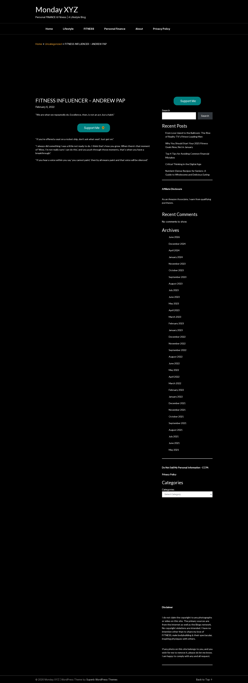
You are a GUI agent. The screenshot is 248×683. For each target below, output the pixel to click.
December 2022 (177, 336)
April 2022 (174, 376)
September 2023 (177, 277)
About (139, 28)
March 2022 (175, 383)
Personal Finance (114, 28)
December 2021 (177, 403)
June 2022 (174, 363)
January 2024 (176, 257)
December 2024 (177, 243)
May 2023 (174, 303)
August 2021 (176, 429)
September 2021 (177, 423)
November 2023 (177, 263)
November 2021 (177, 409)
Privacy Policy (161, 28)
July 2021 (174, 436)
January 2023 (176, 330)
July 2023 (174, 290)
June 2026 (174, 237)
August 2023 (176, 283)
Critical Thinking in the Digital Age (183, 164)
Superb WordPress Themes (101, 679)
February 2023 (176, 323)
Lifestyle (68, 28)
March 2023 (175, 316)
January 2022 (176, 396)
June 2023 (174, 296)
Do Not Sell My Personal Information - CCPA (185, 467)
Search (166, 110)
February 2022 (176, 389)
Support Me (94, 128)
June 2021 (174, 443)
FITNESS (89, 28)
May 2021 (174, 449)
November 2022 (177, 343)
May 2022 (174, 369)
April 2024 (174, 250)
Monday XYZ (56, 9)
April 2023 (174, 310)
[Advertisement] (124, 71)
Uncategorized (53, 44)
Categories (168, 489)
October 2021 (176, 416)
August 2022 (176, 356)
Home (49, 28)
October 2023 (176, 270)
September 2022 (177, 350)
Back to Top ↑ (204, 679)
